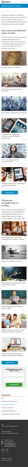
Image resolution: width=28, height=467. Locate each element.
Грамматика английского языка (10, 414)
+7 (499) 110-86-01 (8, 440)
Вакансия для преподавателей (9, 426)
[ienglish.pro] (6, 2)
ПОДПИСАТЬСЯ (14, 385)
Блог (2, 424)
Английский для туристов (8, 411)
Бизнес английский (7, 407)
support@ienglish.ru (9, 441)
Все (2, 398)
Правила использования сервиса (10, 433)
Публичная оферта (6, 431)
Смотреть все (9, 192)
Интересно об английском (9, 401)
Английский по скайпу (7, 404)
